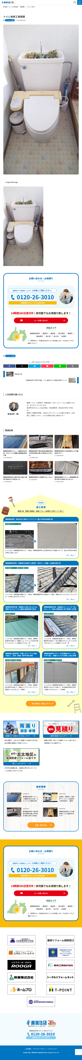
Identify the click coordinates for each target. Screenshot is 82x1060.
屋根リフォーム (13, 568)
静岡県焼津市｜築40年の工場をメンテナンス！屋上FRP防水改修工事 (29, 519)
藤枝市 (7, 568)
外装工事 (19, 660)
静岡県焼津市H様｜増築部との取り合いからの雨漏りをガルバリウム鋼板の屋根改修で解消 (21, 608)
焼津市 (7, 524)
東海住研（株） (14, 414)
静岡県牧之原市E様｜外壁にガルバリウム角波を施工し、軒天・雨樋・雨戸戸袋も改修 (21, 654)
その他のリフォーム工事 (15, 524)
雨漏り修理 (20, 568)
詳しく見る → (71, 555)
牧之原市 (8, 660)
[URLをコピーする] (72, 366)
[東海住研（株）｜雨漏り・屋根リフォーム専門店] (8, 2)
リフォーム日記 (10, 20)
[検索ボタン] (74, 2)
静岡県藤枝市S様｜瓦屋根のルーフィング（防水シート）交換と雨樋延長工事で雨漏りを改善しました (60, 608)
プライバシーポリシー (39, 1049)
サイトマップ (52, 1049)
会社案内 (28, 1049)
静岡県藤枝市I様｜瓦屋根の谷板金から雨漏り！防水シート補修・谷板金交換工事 (33, 563)
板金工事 (26, 568)
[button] (9, 366)
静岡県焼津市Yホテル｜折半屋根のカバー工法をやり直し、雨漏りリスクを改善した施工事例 (60, 654)
